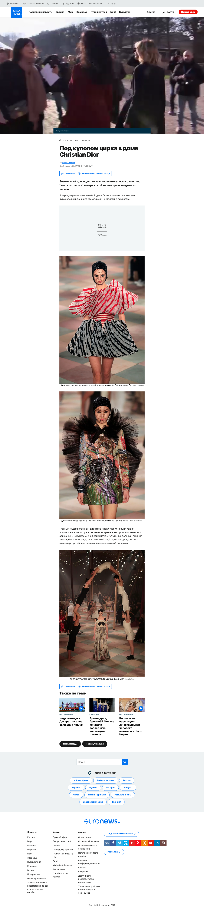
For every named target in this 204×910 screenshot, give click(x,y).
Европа (60, 11)
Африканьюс (59, 869)
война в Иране (81, 780)
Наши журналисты (36, 878)
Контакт (82, 867)
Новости (68, 140)
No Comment (66, 714)
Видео (30, 870)
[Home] (60, 140)
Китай (76, 794)
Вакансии (83, 871)
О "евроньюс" (85, 837)
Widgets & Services (62, 865)
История (110, 787)
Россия (127, 780)
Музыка (93, 787)
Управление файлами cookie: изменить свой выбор (89, 889)
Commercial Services (88, 841)
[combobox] (123, 3)
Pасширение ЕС (123, 794)
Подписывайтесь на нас (120, 833)
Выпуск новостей (62, 841)
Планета (31, 849)
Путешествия (99, 11)
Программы (33, 874)
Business (81, 11)
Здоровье (32, 857)
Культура (124, 11)
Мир (70, 11)
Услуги (56, 832)
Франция (86, 140)
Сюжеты (31, 832)
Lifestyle (94, 714)
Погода (56, 845)
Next (113, 11)
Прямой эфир (188, 12)
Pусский (13, 3)
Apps (55, 861)
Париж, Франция (95, 743)
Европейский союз (93, 802)
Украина (76, 787)
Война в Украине (105, 780)
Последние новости (40, 11)
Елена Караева (68, 162)
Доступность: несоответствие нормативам (86, 878)
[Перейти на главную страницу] (16, 12)
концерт (128, 787)
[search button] (108, 3)
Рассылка (113, 851)
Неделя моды (70, 743)
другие (81, 832)
